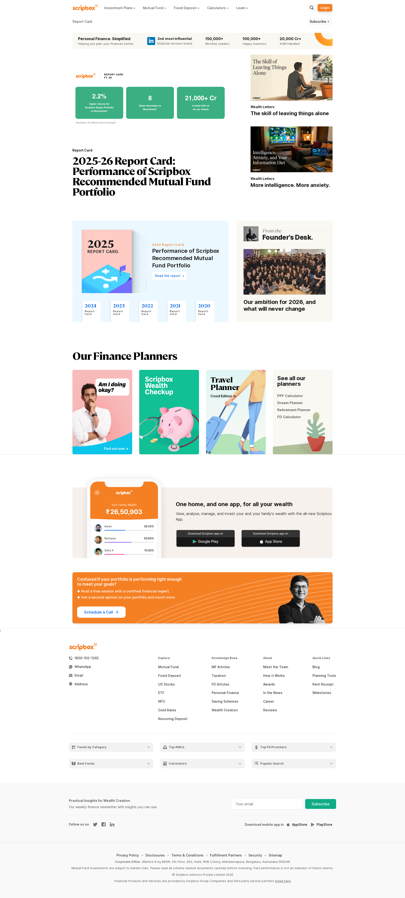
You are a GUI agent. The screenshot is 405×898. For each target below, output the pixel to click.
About (267, 658)
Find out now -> (116, 449)
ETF (161, 693)
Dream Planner (290, 403)
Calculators (178, 763)
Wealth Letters (262, 107)
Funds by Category (92, 747)
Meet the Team (275, 667)
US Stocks (166, 684)
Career (268, 701)
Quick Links (321, 658)
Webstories (321, 693)
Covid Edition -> (223, 396)
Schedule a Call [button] (98, 612)
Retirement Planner (294, 410)
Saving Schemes (225, 701)
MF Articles (221, 667)
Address (81, 684)
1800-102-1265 (87, 658)
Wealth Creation (225, 710)
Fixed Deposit (169, 676)
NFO (161, 701)
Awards (269, 684)
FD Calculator (289, 417)
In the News (272, 693)
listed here (283, 881)
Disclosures (155, 855)
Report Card (82, 21)
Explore (164, 658)
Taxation (219, 676)
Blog (316, 667)
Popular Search (272, 763)
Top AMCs (176, 747)
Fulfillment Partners (226, 855)
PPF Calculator (290, 396)
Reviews (270, 710)
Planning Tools (324, 676)
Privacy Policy (127, 855)
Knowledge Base (224, 658)
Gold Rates (167, 710)
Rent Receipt (323, 684)
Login (325, 8)
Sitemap (275, 855)
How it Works (274, 676)
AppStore (299, 824)
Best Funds (86, 763)
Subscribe (321, 804)
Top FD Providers (273, 747)
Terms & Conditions (187, 855)
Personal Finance (225, 693)
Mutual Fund (168, 667)
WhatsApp (83, 667)
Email (79, 675)
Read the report (168, 276)
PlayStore (324, 824)
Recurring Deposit (173, 719)
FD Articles (220, 684)
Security (255, 855)
